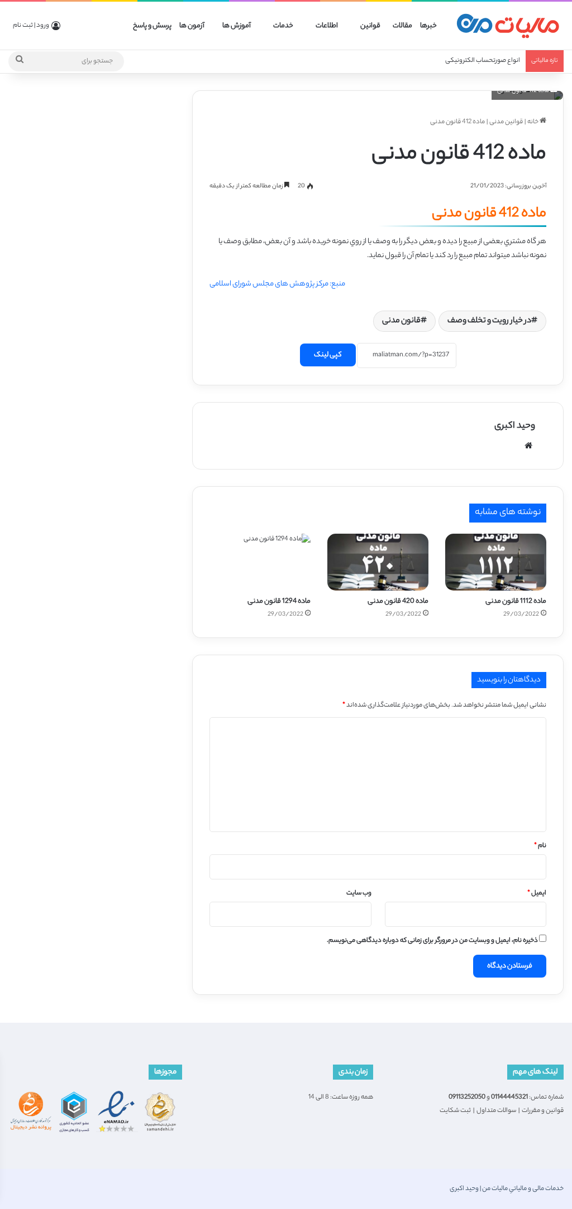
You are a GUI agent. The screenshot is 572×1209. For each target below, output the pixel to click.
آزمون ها (191, 26)
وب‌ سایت (358, 893)
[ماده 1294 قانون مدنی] (260, 562)
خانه (533, 122)
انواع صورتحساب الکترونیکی (482, 60)
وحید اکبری (514, 426)
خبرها (428, 26)
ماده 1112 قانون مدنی (515, 601)
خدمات (283, 26)
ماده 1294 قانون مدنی (279, 601)
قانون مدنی (401, 321)
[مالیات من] (508, 25)
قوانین (370, 26)
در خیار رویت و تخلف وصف (489, 321)
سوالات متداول (496, 1110)
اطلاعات (327, 26)
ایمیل (536, 893)
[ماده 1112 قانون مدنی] (495, 562)
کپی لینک (328, 355)
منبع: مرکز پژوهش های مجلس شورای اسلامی (277, 284)
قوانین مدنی (506, 122)
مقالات (402, 26)
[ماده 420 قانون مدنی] (377, 562)
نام (540, 846)
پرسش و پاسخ (152, 26)
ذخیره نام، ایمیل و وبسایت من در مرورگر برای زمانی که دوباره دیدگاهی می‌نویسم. (432, 940)
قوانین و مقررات (543, 1110)
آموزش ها (236, 26)
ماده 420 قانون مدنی (398, 601)
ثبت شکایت (455, 1110)
